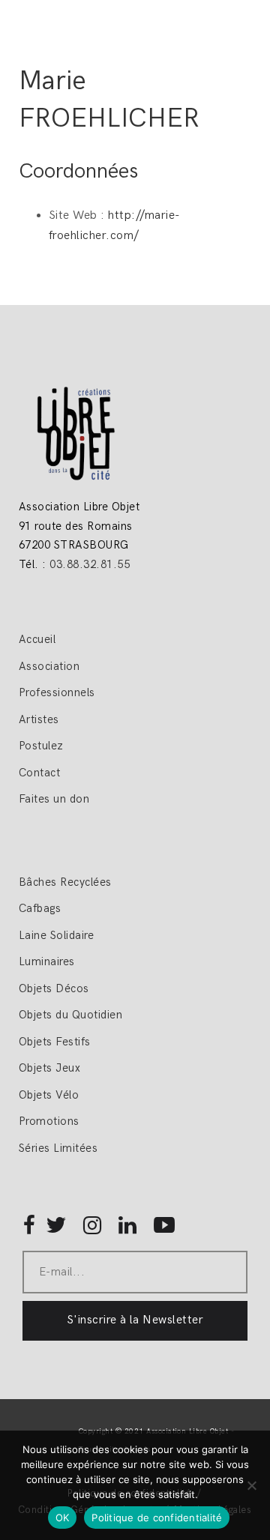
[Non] (251, 1485)
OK (63, 1518)
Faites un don (54, 799)
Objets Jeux (49, 1068)
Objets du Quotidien (70, 1014)
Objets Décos (54, 988)
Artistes (39, 719)
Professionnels (57, 692)
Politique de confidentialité (157, 1518)
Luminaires (47, 961)
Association (49, 666)
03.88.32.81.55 (90, 564)
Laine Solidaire (56, 935)
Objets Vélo (49, 1095)
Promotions (49, 1121)
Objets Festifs (55, 1041)
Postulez (41, 745)
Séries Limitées (58, 1148)
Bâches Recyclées (65, 882)
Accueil (39, 639)
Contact (39, 772)
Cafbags (40, 908)
